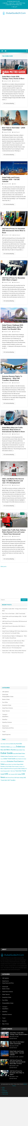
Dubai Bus (4, 719)
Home (3, 1087)
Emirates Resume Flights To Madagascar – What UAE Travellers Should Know (12, 378)
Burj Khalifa (16, 743)
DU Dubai (24, 758)
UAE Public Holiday (18, 777)
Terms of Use (5, 1094)
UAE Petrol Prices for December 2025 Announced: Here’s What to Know (13, 231)
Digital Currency (13, 747)
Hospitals (16, 766)
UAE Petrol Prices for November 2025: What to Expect (13, 627)
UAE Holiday (18, 774)
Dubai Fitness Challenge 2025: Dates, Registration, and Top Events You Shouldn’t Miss (12, 327)
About (3, 1089)
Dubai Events (5, 726)
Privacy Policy (5, 1092)
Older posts (3, 566)
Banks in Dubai (5, 699)
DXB (1, 761)
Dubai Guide (5, 694)
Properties (15, 768)
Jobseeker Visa (21, 766)
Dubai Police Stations (7, 708)
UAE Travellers (11, 780)
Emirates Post (12, 761)
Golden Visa (11, 766)
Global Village (16, 764)
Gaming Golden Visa (9, 764)
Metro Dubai (4, 768)
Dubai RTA (16, 756)
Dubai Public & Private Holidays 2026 (14, 4)
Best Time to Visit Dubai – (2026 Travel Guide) (13, 613)
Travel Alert (18, 771)
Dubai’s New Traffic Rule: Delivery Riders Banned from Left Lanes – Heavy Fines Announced (14, 532)
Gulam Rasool (16, 81)
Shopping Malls (6, 771)
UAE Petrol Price (10, 777)
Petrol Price (10, 768)
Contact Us (4, 1090)
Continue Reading (9, 103)
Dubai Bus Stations (7, 722)
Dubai (18, 746)
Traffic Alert (12, 771)
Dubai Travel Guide (9, 758)
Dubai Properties (6, 734)
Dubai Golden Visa (20, 750)
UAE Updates (5, 691)
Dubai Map (5, 3)
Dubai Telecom (6, 711)
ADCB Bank (8, 743)
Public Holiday (21, 768)
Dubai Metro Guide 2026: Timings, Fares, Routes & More (14, 609)
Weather (4, 1021)
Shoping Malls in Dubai (7, 696)
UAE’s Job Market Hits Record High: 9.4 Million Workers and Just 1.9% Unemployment (13, 481)
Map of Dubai (5, 1024)
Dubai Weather (18, 758)
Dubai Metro (5, 716)
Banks (12, 743)
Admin (14, 183)
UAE (6, 774)
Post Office (5, 702)
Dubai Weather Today (20, 3)
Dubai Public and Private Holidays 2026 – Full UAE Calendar (11, 179)
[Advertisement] (14, 32)
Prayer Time (11, 3)
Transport (4, 714)
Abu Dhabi (3, 743)
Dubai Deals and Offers (8, 728)
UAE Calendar (11, 774)
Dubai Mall (15, 753)
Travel (3, 731)
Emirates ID (4, 761)
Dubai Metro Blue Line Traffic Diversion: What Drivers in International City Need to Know (13, 430)
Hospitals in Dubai (6, 705)
